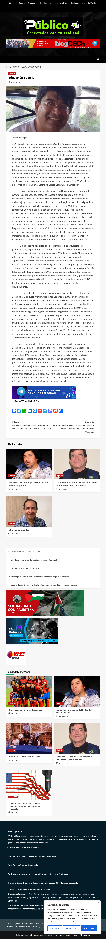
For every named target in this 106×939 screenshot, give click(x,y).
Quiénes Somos (21, 923)
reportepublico (16, 82)
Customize (54, 928)
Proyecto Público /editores (18, 926)
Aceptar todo (89, 928)
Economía (54, 3)
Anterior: (31, 425)
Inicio (8, 923)
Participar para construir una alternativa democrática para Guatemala (38, 576)
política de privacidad (63, 922)
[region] (72, 917)
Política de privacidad (81, 922)
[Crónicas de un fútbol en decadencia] (29, 691)
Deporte (21, 3)
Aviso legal (37, 926)
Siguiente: (73, 427)
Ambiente (64, 3)
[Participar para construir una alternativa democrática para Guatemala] (77, 464)
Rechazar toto (71, 928)
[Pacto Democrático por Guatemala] (29, 738)
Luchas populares (78, 3)
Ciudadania (32, 3)
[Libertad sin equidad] (29, 511)
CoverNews (70, 935)
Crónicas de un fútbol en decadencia (24, 552)
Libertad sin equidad (18, 530)
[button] (9, 59)
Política (43, 3)
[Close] (98, 902)
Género (53, 9)
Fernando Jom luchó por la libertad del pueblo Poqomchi (33, 560)
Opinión (12, 3)
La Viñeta (92, 3)
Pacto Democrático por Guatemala (23, 568)
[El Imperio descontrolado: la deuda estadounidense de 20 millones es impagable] (29, 785)
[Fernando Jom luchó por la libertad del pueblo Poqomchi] (29, 464)
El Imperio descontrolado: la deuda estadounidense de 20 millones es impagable (43, 585)
